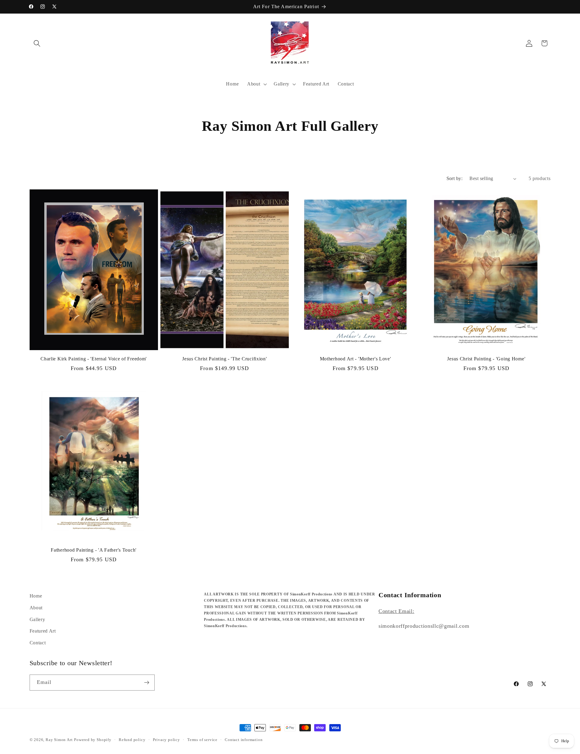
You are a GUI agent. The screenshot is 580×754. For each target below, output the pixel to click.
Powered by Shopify (92, 740)
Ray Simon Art (59, 740)
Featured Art (43, 630)
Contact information (244, 740)
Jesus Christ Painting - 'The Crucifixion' (224, 358)
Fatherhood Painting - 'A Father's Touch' (94, 550)
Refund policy (132, 740)
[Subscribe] (146, 683)
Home (36, 595)
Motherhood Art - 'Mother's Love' (355, 358)
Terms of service (202, 740)
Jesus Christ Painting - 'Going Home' (486, 358)
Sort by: (454, 178)
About (36, 607)
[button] (37, 43)
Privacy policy (166, 740)
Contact (38, 642)
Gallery (37, 619)
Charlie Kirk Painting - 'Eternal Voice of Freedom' (93, 358)
